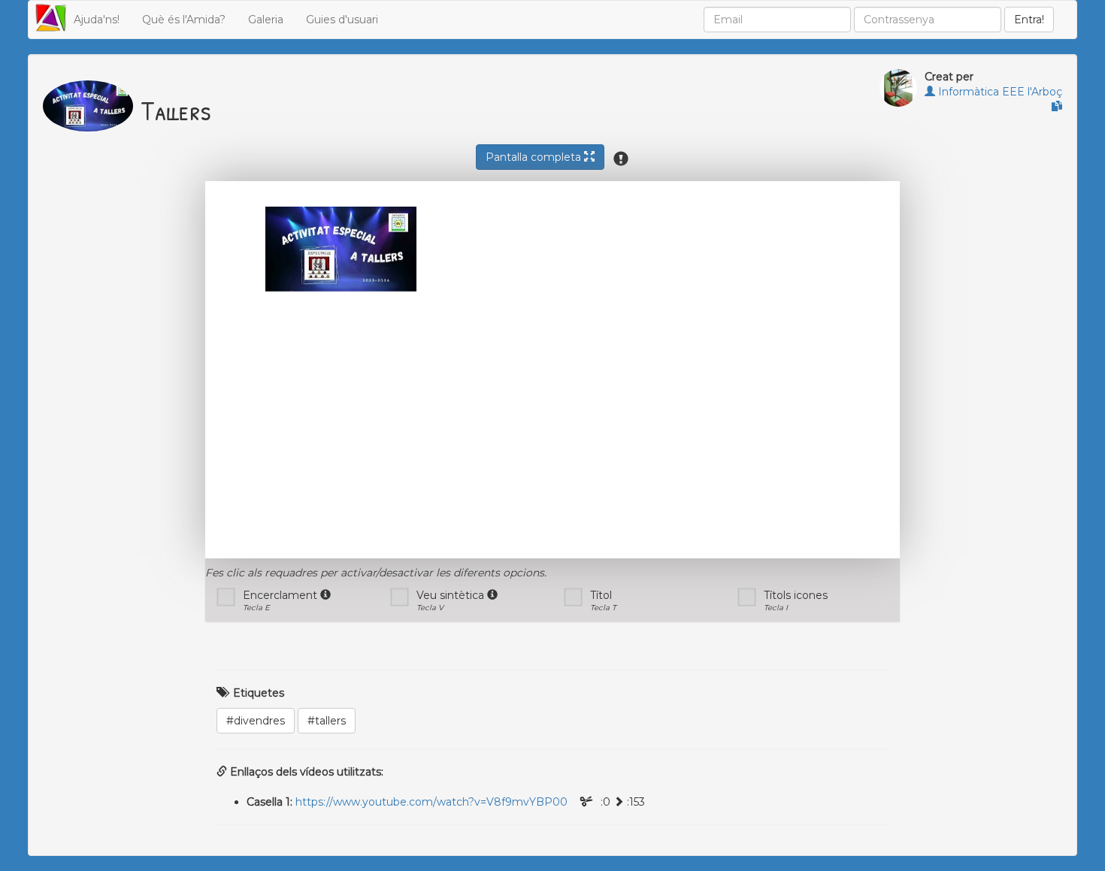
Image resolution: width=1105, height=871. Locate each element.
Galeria (265, 19)
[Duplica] (1057, 106)
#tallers (326, 720)
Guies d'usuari (342, 19)
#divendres (255, 720)
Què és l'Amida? (184, 19)
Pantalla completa (535, 157)
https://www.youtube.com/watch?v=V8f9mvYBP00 (431, 802)
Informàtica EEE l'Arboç (998, 91)
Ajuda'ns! (97, 19)
